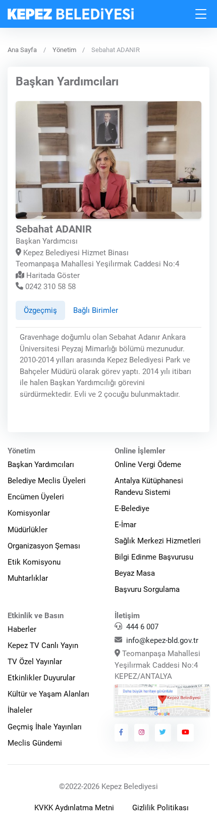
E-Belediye (132, 508)
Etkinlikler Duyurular (41, 677)
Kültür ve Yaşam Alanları (48, 694)
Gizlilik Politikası (160, 807)
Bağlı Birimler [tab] (95, 310)
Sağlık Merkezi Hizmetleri (158, 540)
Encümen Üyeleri (36, 496)
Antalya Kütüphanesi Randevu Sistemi (149, 486)
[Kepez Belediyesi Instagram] (141, 732)
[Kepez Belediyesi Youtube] (185, 732)
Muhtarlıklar (28, 578)
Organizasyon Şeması (44, 545)
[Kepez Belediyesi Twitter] (163, 732)
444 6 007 (142, 626)
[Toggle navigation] (201, 14)
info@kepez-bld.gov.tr (162, 640)
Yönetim (64, 50)
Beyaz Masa (135, 573)
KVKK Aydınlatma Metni (74, 807)
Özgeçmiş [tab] (40, 310)
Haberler (22, 629)
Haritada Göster (52, 275)
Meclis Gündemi (35, 743)
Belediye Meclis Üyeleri (47, 480)
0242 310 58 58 (49, 286)
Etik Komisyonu (34, 562)
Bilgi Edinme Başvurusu (154, 557)
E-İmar (125, 524)
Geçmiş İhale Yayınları (45, 726)
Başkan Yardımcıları (41, 464)
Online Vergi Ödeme (148, 464)
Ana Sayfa (22, 50)
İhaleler (20, 710)
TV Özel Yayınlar (35, 661)
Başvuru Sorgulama (147, 589)
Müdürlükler (27, 529)
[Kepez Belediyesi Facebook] (121, 732)
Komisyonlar (29, 513)
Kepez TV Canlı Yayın (43, 645)
